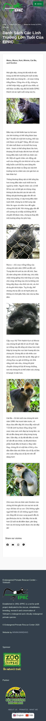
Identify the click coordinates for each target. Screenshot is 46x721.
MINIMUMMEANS (20, 632)
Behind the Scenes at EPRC (32, 24)
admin (4, 24)
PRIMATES (23, 710)
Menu (39, 4)
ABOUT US (12, 710)
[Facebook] (8, 545)
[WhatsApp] (18, 545)
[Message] (24, 545)
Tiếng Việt (6, 27)
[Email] (13, 545)
